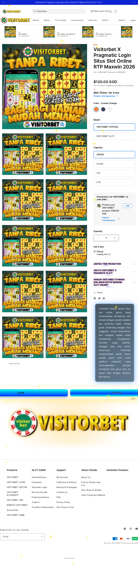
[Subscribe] (41, 536)
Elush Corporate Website (93, 495)
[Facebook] (95, 299)
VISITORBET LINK (15, 500)
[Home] (11, 11)
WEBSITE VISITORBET (17, 505)
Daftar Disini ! (97, 2)
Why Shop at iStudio (91, 490)
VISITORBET (12, 477)
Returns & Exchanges (67, 487)
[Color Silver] (110, 109)
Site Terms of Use (65, 507)
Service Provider (40, 492)
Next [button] (134, 2)
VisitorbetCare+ (39, 477)
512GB (99, 164)
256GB (100, 154)
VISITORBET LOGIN (16, 482)
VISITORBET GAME (16, 515)
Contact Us (62, 492)
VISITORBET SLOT (105, 136)
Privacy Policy (63, 502)
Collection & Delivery (67, 482)
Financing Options (40, 497)
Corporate (37, 482)
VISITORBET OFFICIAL (107, 127)
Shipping (110, 86)
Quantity (98, 231)
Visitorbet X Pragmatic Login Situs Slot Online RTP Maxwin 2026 (69, 2)
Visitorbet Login (39, 487)
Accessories (12, 510)
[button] (36, 20)
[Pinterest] (104, 299)
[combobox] (58, 11)
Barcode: (112, 72)
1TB (98, 173)
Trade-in (36, 502)
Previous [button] (3, 2)
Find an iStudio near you (91, 483)
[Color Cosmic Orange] (96, 109)
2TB (98, 182)
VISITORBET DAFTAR (17, 487)
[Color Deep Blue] (103, 109)
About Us (85, 477)
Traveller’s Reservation (43, 507)
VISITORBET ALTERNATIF (12, 493)
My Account (62, 477)
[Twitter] (100, 299)
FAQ (59, 497)
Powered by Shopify (130, 543)
